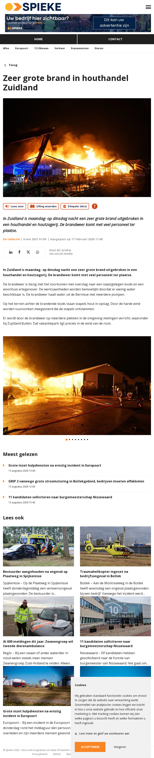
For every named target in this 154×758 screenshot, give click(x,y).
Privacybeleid (39, 754)
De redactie (11, 239)
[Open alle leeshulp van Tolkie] (94, 206)
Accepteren (90, 747)
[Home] (38, 7)
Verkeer (60, 48)
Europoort (21, 48)
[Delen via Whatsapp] (37, 252)
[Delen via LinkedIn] (10, 252)
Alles (6, 48)
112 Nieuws (41, 48)
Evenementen (80, 48)
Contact (115, 39)
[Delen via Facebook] (19, 252)
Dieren (99, 48)
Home (38, 39)
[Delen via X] (28, 252)
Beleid (57, 754)
